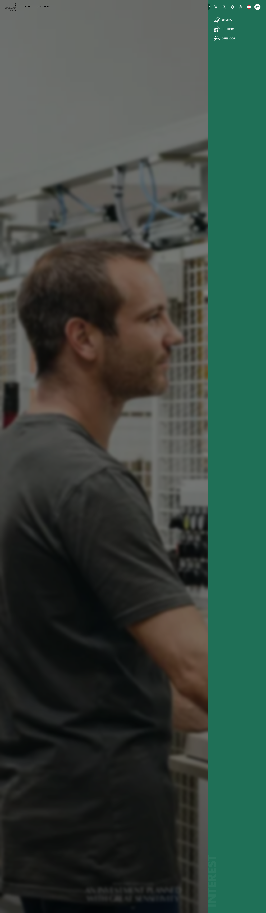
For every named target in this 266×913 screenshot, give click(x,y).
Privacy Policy (178, 72)
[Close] (195, 23)
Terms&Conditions (157, 72)
